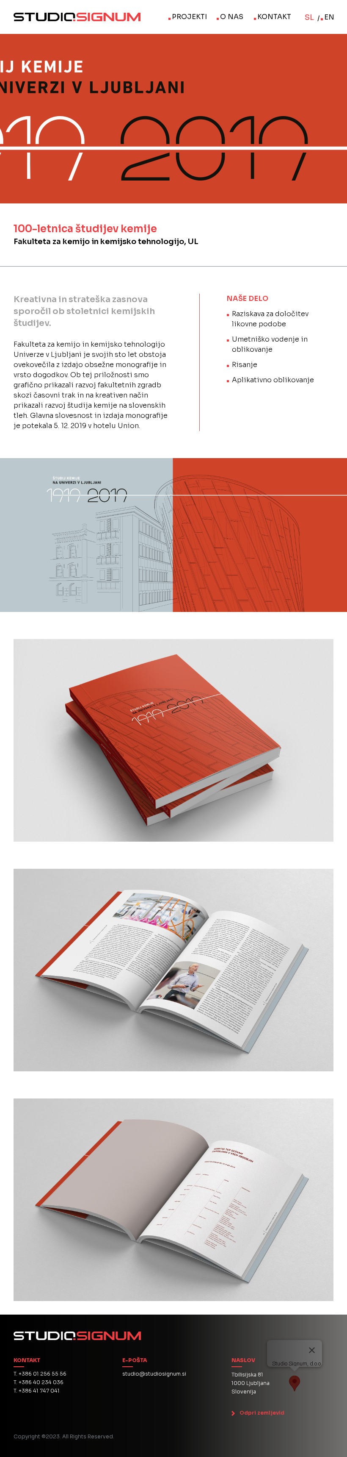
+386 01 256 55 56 (42, 1374)
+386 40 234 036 (41, 1382)
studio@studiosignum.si (154, 1374)
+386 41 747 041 (39, 1390)
